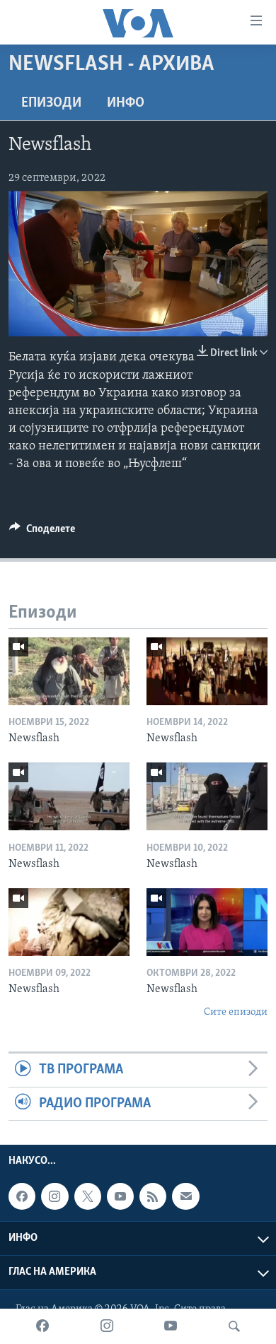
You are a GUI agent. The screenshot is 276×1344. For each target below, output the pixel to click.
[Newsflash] (69, 671)
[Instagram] (107, 1326)
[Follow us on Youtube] (120, 1196)
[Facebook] (42, 1326)
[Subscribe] (185, 1196)
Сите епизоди (236, 1012)
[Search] (234, 1326)
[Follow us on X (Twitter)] (87, 1196)
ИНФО (125, 103)
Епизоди (51, 103)
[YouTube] (170, 1326)
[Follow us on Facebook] (21, 1196)
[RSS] (152, 1196)
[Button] (42, 532)
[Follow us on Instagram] (54, 1196)
